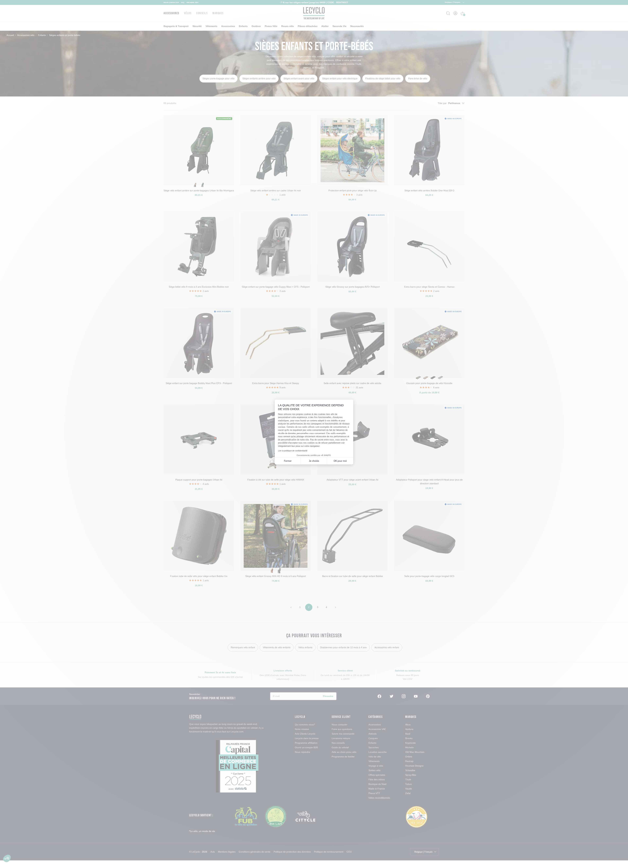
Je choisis (314, 461)
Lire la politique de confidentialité (292, 451)
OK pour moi (340, 461)
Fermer (288, 461)
